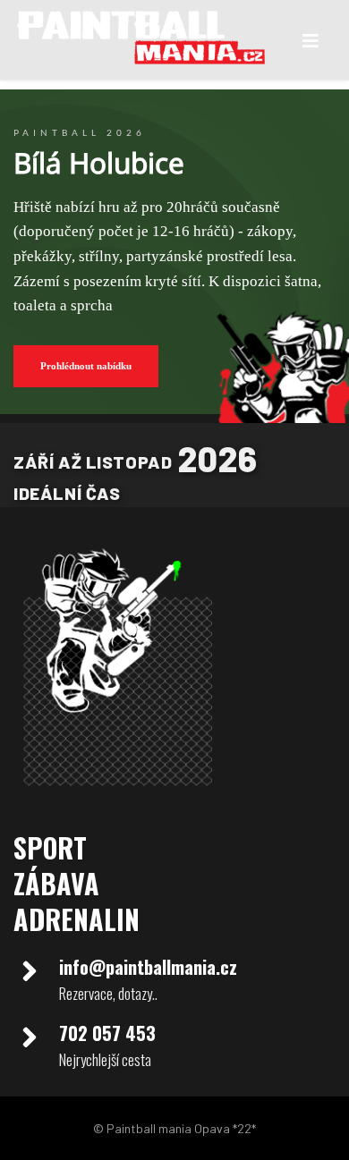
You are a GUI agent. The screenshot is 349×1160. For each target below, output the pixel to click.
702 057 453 (107, 1033)
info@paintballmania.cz (148, 966)
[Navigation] (310, 40)
